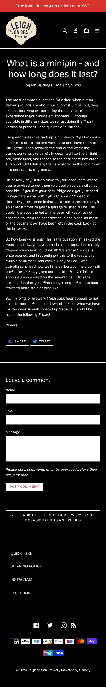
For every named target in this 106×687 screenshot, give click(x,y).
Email (10, 411)
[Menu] (97, 30)
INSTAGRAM (21, 579)
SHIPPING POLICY (26, 566)
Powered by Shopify (75, 670)
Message (13, 432)
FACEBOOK (20, 593)
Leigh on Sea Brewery (44, 670)
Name (10, 390)
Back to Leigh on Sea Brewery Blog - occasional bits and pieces (56, 517)
